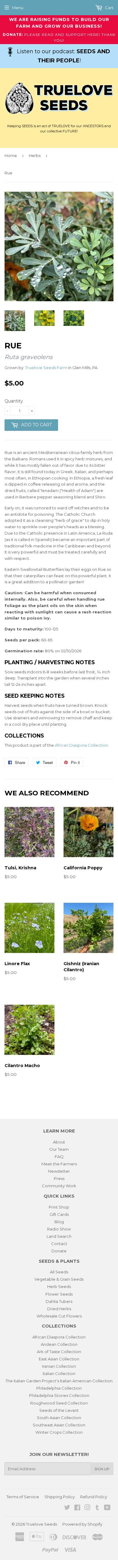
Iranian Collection (59, 1366)
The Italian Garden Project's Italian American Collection (59, 1380)
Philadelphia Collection (59, 1388)
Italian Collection (59, 1373)
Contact (59, 1243)
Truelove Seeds (41, 1524)
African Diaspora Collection (81, 745)
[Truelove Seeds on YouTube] (107, 1508)
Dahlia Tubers (59, 1301)
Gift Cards (59, 1214)
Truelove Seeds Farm (46, 367)
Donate (59, 1250)
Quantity (14, 401)
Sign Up (102, 1469)
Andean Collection (59, 1344)
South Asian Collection (59, 1417)
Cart (108, 7)
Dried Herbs (59, 1308)
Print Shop (59, 1207)
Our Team (59, 1149)
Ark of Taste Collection (59, 1351)
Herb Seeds (59, 1286)
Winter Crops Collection (59, 1432)
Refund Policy (93, 1496)
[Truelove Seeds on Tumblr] (97, 1508)
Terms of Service (22, 1496)
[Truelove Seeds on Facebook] (77, 1508)
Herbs (35, 155)
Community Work (59, 1185)
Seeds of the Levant (59, 1410)
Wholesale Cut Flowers (59, 1316)
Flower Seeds (59, 1294)
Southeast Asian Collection (59, 1424)
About (59, 1141)
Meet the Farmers (59, 1163)
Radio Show (59, 1229)
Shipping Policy (59, 1496)
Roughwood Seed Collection (59, 1403)
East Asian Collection (59, 1358)
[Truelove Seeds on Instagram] (87, 1508)
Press (59, 1178)
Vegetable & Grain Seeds (59, 1279)
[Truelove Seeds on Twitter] (67, 1508)
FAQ (59, 1156)
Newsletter (59, 1171)
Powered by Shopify (82, 1524)
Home (11, 155)
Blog (59, 1221)
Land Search (59, 1236)
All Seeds (59, 1271)
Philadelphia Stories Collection (59, 1395)
